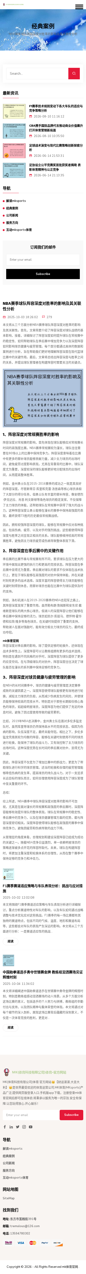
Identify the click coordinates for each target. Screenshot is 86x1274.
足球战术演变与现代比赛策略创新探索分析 (56, 148)
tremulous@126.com (25, 1226)
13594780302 (20, 1233)
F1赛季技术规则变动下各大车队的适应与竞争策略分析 (56, 108)
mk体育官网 (70, 1267)
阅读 (11, 941)
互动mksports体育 (19, 230)
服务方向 (12, 223)
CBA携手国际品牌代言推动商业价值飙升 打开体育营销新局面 (56, 128)
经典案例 (12, 208)
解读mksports (16, 201)
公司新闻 (12, 215)
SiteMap (9, 1198)
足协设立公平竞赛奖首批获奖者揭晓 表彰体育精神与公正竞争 (55, 167)
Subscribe (43, 274)
